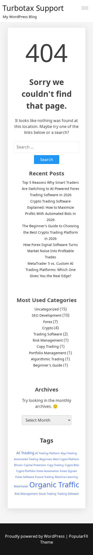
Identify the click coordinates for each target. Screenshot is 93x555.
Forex (47, 321)
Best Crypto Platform (66, 459)
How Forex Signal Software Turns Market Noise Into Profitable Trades (50, 250)
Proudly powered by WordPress (35, 536)
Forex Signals (68, 471)
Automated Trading (26, 459)
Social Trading (47, 493)
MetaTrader (21, 486)
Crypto (47, 328)
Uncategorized (46, 309)
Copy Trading (48, 346)
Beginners (45, 459)
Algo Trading (69, 453)
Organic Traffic (54, 485)
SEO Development (47, 315)
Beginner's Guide (47, 365)
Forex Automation (47, 471)
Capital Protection (35, 465)
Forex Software (24, 477)
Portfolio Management (47, 352)
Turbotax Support (33, 8)
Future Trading (44, 477)
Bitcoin (18, 465)
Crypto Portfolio (25, 471)
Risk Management (48, 340)
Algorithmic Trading (47, 359)
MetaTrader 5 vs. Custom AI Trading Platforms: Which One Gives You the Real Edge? (51, 269)
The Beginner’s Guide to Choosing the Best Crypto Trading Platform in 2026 (50, 232)
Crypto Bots (72, 465)
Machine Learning (66, 477)
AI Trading (25, 452)
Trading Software (47, 334)
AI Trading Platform (47, 453)
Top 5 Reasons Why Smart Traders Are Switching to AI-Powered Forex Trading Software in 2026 (50, 188)
